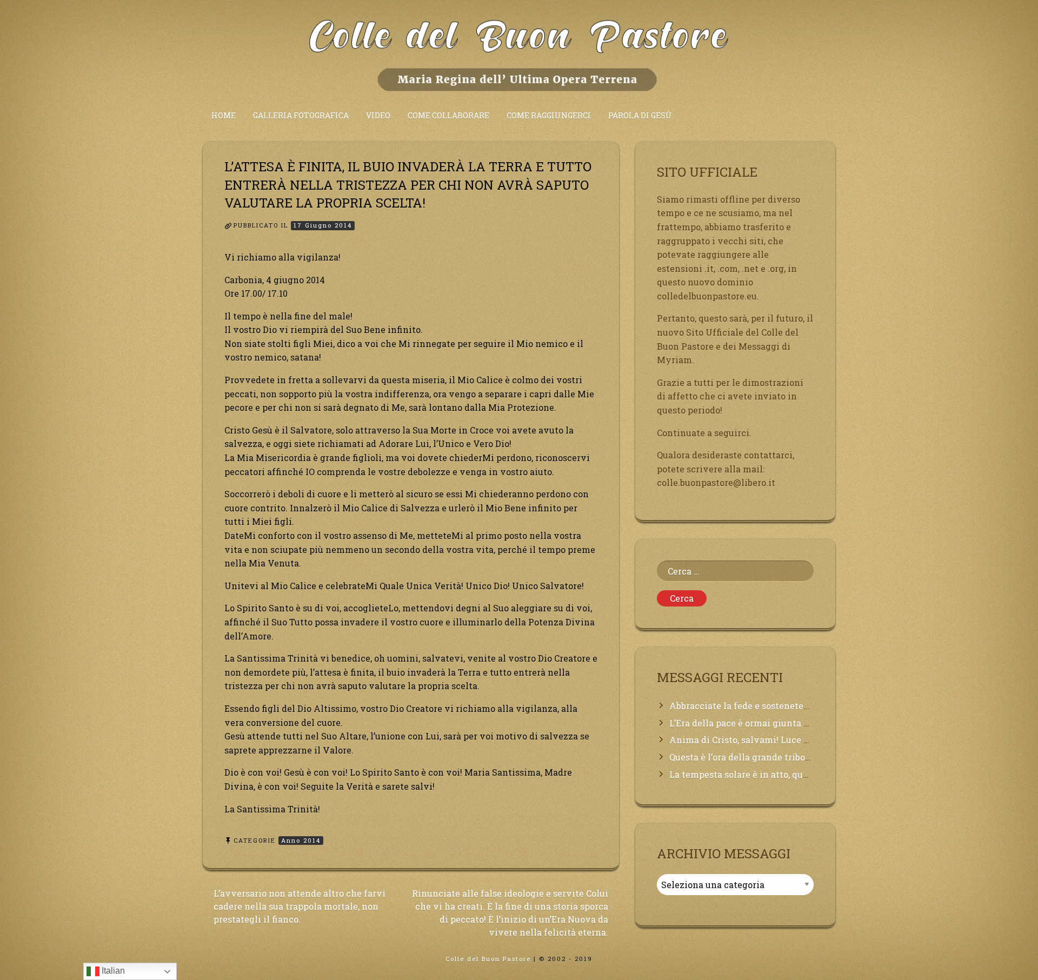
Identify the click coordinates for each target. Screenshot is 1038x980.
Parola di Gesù (640, 115)
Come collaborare (448, 115)
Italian (112, 970)
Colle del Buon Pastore (488, 959)
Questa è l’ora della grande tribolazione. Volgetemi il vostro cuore (810, 757)
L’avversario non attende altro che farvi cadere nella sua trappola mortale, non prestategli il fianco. (299, 906)
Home (223, 115)
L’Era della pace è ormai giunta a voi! (748, 723)
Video (378, 115)
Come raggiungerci (549, 115)
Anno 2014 (301, 840)
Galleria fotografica (301, 115)
